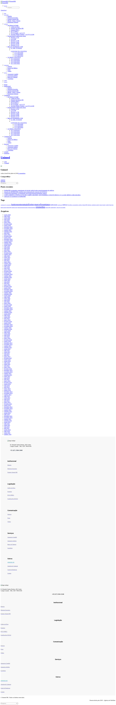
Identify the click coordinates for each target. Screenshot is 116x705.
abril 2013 (7, 401)
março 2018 (7, 338)
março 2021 (7, 285)
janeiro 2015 (7, 384)
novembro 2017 (8, 344)
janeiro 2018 (7, 341)
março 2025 (7, 234)
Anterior (3, 180)
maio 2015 (7, 378)
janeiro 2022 (7, 272)
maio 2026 (7, 219)
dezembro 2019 (8, 308)
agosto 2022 (7, 265)
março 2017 (7, 356)
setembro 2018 (8, 329)
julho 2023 (7, 256)
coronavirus (8, 204)
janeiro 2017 (7, 359)
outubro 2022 (7, 263)
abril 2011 (6, 428)
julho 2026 (7, 216)
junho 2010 (7, 433)
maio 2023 (7, 259)
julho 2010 (7, 431)
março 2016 (7, 367)
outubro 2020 (7, 292)
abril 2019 (7, 318)
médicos (64, 205)
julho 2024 (7, 247)
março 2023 (7, 262)
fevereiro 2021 (8, 286)
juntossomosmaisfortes (22, 204)
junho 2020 (7, 298)
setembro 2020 (8, 294)
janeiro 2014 (7, 390)
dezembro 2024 (8, 239)
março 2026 (7, 222)
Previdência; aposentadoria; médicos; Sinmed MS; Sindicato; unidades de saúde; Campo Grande (86, 204)
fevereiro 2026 (8, 224)
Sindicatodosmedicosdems (22, 207)
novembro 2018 (8, 326)
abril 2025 (7, 233)
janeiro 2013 (7, 405)
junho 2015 (7, 376)
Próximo (3, 181)
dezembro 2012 (8, 407)
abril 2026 (7, 221)
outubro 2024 (7, 242)
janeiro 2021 (7, 288)
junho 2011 (7, 425)
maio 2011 (7, 427)
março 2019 (7, 320)
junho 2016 (7, 364)
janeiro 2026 (7, 225)
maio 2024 (7, 248)
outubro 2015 (7, 373)
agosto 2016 (7, 361)
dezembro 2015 (8, 370)
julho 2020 (7, 297)
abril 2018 (7, 337)
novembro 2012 (8, 408)
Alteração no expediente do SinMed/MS (15, 196)
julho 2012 (7, 414)
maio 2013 (7, 399)
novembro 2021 (8, 274)
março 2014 (7, 388)
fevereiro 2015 (8, 382)
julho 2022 (7, 266)
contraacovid (3, 204)
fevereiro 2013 (8, 404)
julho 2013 (7, 396)
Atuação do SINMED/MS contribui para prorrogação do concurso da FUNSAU (25, 192)
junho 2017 (7, 352)
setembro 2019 (8, 312)
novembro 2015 (8, 372)
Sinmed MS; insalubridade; (51, 207)
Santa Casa (111, 204)
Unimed (5, 157)
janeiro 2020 (7, 306)
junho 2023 (7, 257)
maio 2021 (7, 282)
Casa (5, 161)
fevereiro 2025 (8, 236)
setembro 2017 (8, 347)
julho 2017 (7, 350)
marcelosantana (42, 204)
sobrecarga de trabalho (60, 207)
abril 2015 (7, 379)
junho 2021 (7, 280)
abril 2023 (7, 260)
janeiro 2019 (7, 323)
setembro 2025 (8, 231)
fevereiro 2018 (8, 340)
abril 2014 (7, 387)
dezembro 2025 (8, 227)
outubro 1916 (7, 434)
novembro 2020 (8, 291)
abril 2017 (7, 355)
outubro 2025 (7, 230)
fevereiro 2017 (8, 358)
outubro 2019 (7, 311)
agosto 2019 (7, 314)
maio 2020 (7, 300)
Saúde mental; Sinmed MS (6, 207)
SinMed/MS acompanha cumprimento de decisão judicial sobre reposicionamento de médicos (29, 190)
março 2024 (7, 251)
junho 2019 (7, 317)
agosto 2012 (7, 413)
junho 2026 (7, 218)
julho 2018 (7, 332)
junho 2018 (7, 333)
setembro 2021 (8, 277)
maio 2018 (7, 335)
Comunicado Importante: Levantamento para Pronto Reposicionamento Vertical (25, 193)
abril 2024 (7, 250)
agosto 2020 (7, 295)
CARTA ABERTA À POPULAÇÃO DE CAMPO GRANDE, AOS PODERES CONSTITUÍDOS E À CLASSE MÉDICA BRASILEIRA (42, 195)
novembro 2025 (8, 228)
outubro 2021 (7, 276)
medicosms (60, 204)
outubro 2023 (7, 254)
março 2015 (7, 381)
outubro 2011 (7, 419)
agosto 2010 (7, 430)
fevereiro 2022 (8, 271)
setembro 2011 (8, 420)
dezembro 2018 (8, 324)
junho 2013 (7, 398)
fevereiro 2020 (8, 305)
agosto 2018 (7, 330)
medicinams (53, 205)
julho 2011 (7, 423)
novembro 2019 (8, 309)
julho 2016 (7, 362)
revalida (107, 204)
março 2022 (7, 269)
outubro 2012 (7, 410)
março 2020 (7, 303)
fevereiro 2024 (8, 253)
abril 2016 (7, 366)
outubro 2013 (7, 394)
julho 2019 (7, 315)
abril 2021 (7, 283)
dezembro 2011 (8, 416)
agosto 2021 (7, 279)
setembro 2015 (8, 375)
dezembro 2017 (8, 343)
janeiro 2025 (7, 237)
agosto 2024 (7, 245)
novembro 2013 (8, 393)
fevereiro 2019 (8, 321)
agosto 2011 (7, 422)
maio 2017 (7, 353)
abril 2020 (7, 301)
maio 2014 (7, 385)
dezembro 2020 (8, 289)
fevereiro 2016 (8, 369)
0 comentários (21, 173)
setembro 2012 (8, 411)
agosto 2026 (7, 215)
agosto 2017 (7, 349)
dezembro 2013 (8, 391)
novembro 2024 (8, 240)
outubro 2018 (7, 327)
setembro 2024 (8, 244)
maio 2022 (7, 268)
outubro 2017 (7, 346)
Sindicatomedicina (31, 207)
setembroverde (14, 207)
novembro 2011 (8, 417)
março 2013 (7, 402)
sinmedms (40, 207)
